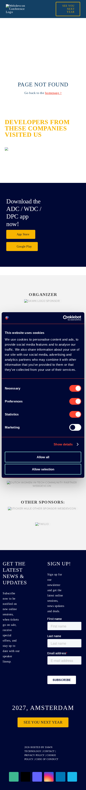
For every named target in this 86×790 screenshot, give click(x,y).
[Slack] (14, 777)
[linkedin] (60, 777)
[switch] (75, 401)
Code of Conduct (46, 759)
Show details (63, 444)
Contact (49, 751)
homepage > (53, 93)
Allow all (43, 457)
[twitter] (25, 777)
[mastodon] (37, 777)
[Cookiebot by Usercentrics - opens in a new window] (63, 318)
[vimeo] (72, 777)
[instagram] (49, 777)
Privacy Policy (34, 755)
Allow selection (43, 469)
